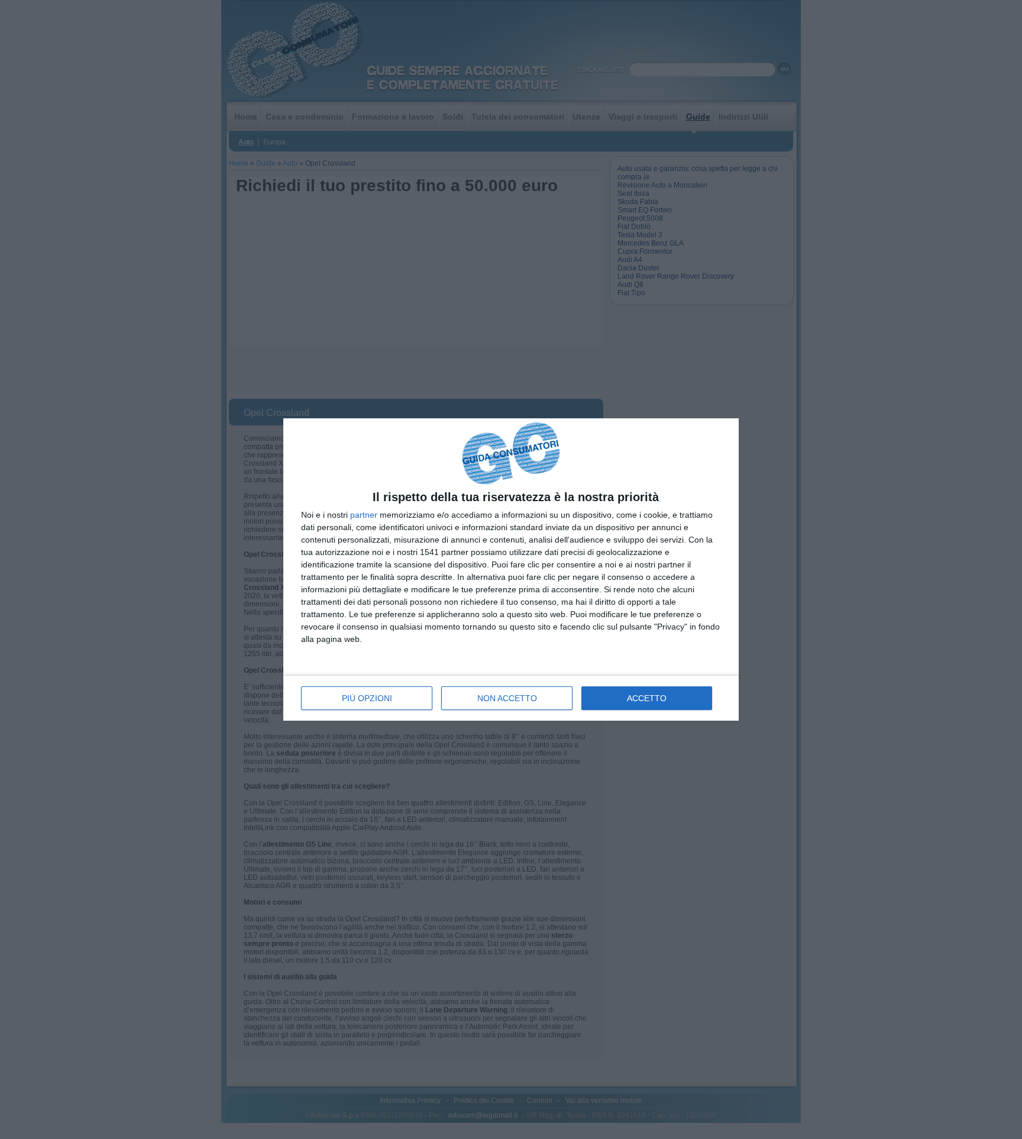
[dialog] (511, 569)
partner (363, 515)
